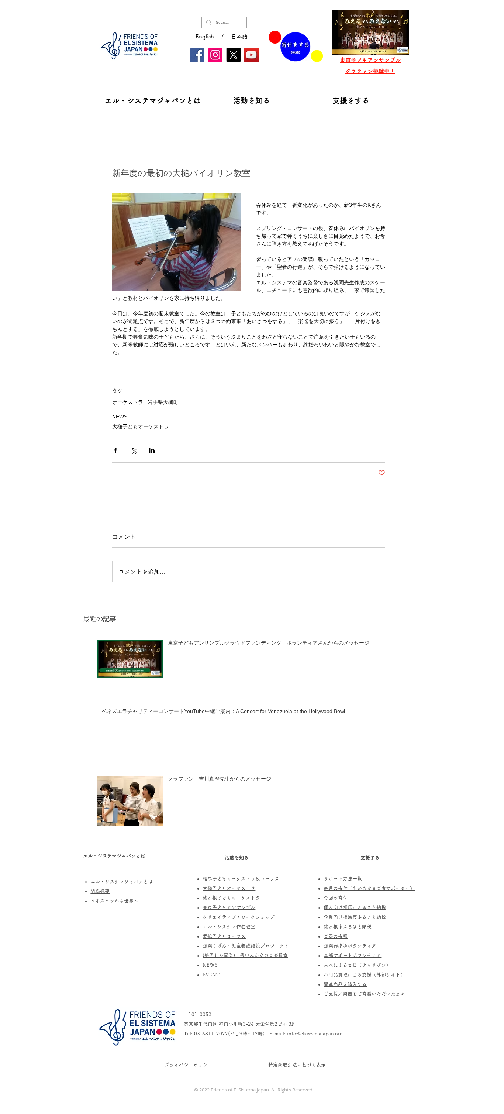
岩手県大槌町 (163, 402)
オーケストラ (127, 402)
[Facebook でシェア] (115, 450)
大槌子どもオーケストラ (140, 426)
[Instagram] (215, 55)
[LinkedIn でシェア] (151, 450)
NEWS (119, 416)
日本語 (239, 36)
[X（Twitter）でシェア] (133, 450)
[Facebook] (197, 55)
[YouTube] (251, 55)
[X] (233, 55)
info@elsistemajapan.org (315, 1033)
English (205, 36)
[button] (153, 100)
